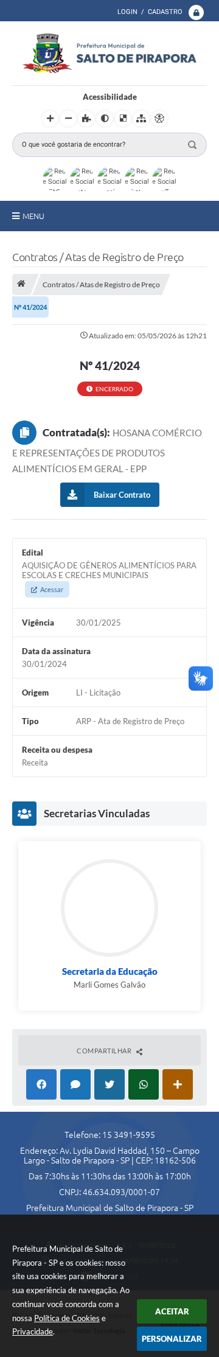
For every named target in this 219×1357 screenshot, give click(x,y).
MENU (33, 216)
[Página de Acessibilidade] (159, 119)
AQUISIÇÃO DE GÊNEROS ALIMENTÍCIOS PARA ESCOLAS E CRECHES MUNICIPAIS (109, 576)
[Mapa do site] (141, 119)
